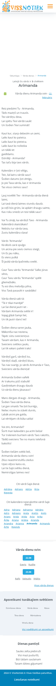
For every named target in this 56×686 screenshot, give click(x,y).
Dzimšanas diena (13, 608)
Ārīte (6, 526)
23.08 (28, 571)
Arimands (45, 523)
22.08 (28, 557)
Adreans (16, 513)
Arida (16, 516)
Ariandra (8, 523)
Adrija (29, 489)
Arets (43, 513)
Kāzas (46, 608)
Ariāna (24, 520)
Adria (6, 509)
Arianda (35, 520)
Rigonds (16, 526)
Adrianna (28, 509)
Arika (39, 516)
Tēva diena (19, 615)
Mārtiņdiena (35, 615)
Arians (7, 516)
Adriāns (39, 509)
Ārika (6, 520)
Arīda (24, 516)
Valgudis (26, 578)
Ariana (15, 520)
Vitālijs (36, 578)
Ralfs (17, 578)
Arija (32, 516)
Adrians (19, 489)
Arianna (20, 523)
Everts (23, 564)
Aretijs (35, 513)
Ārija (36, 489)
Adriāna (8, 489)
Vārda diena (32, 608)
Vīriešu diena (27, 622)
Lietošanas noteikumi (27, 679)
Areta (26, 513)
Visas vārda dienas (44, 585)
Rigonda (8, 492)
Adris (6, 513)
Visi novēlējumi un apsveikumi (38, 629)
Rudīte (31, 564)
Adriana (16, 509)
